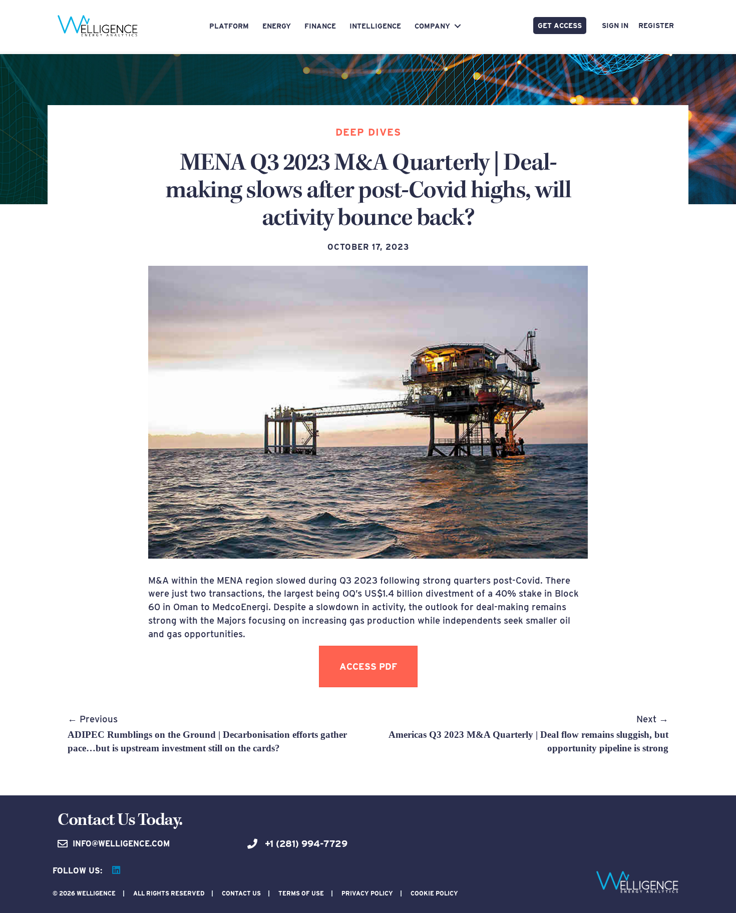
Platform (229, 26)
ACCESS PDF (368, 666)
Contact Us (241, 893)
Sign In (615, 26)
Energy (276, 26)
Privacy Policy (367, 893)
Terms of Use (301, 893)
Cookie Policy (434, 893)
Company (432, 26)
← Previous (207, 733)
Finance (320, 26)
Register (656, 26)
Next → (528, 733)
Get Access (560, 26)
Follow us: (77, 870)
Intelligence (375, 26)
